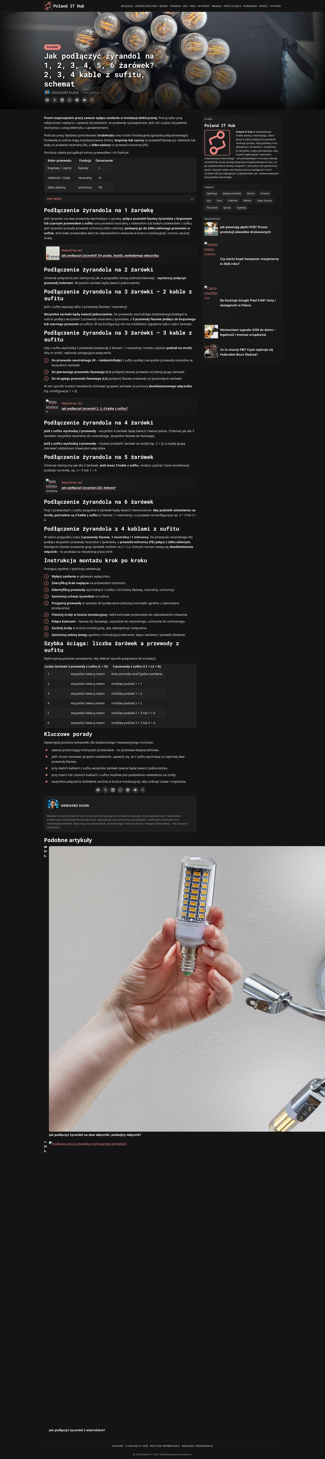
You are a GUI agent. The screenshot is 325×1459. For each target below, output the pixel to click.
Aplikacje (127, 6)
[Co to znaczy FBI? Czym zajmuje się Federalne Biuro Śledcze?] (211, 351)
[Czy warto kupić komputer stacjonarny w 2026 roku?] (211, 248)
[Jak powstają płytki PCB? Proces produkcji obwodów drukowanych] (211, 229)
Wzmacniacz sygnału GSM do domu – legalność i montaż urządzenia (248, 332)
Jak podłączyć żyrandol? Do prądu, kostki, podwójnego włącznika (110, 255)
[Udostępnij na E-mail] (84, 100)
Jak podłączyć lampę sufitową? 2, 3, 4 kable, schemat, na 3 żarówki (45, 853)
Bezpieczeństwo (146, 6)
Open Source (232, 6)
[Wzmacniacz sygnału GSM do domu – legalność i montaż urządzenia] (211, 331)
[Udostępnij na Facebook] (47, 100)
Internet (204, 6)
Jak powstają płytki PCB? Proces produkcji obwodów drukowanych (245, 229)
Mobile (217, 6)
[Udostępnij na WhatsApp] (69, 100)
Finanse (175, 6)
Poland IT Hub (68, 6)
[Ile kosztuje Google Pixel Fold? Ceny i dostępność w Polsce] (211, 292)
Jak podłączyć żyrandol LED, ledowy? (89, 488)
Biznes (163, 6)
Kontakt (118, 1445)
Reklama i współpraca (197, 1445)
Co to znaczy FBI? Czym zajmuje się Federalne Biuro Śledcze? (246, 351)
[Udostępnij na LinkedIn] (62, 100)
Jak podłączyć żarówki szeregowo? (45, 1148)
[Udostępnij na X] (54, 100)
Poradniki (250, 6)
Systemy (275, 6)
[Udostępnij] (92, 100)
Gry (185, 6)
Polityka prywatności (165, 1445)
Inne (193, 6)
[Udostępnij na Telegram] (77, 100)
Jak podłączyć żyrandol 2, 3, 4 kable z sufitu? (95, 408)
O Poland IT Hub (137, 1445)
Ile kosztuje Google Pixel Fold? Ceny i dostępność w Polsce (248, 302)
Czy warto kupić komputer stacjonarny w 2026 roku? (249, 261)
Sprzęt (263, 6)
